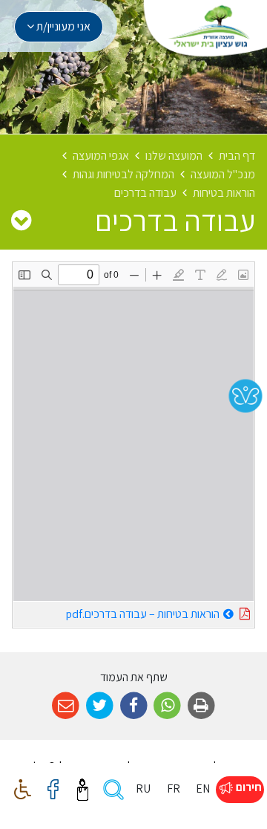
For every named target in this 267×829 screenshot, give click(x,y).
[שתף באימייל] (66, 706)
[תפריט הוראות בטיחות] (21, 220)
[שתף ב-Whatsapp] (167, 706)
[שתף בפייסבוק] (134, 706)
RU (143, 788)
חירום (248, 787)
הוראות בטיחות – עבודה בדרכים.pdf (117, 612)
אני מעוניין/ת (62, 26)
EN (203, 788)
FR (173, 788)
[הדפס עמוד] (201, 706)
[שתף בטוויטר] (100, 706)
